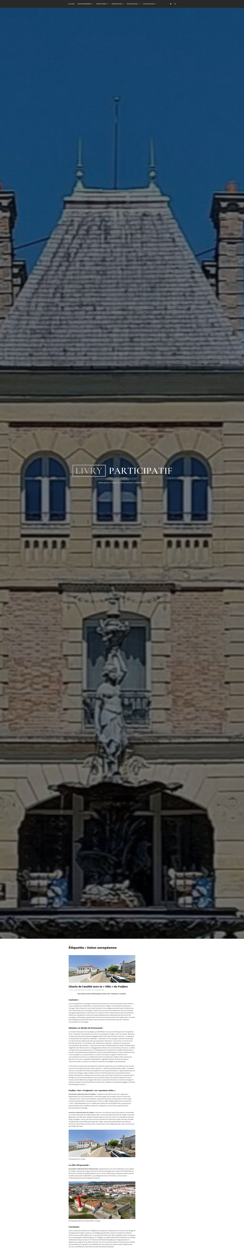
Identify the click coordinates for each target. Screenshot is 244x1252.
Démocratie (117, 4)
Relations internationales (95, 990)
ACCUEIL (71, 4)
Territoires (101, 4)
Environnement (84, 4)
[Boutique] (171, 4)
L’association (148, 4)
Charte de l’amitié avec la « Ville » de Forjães (98, 986)
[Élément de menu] (175, 4)
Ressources (132, 4)
